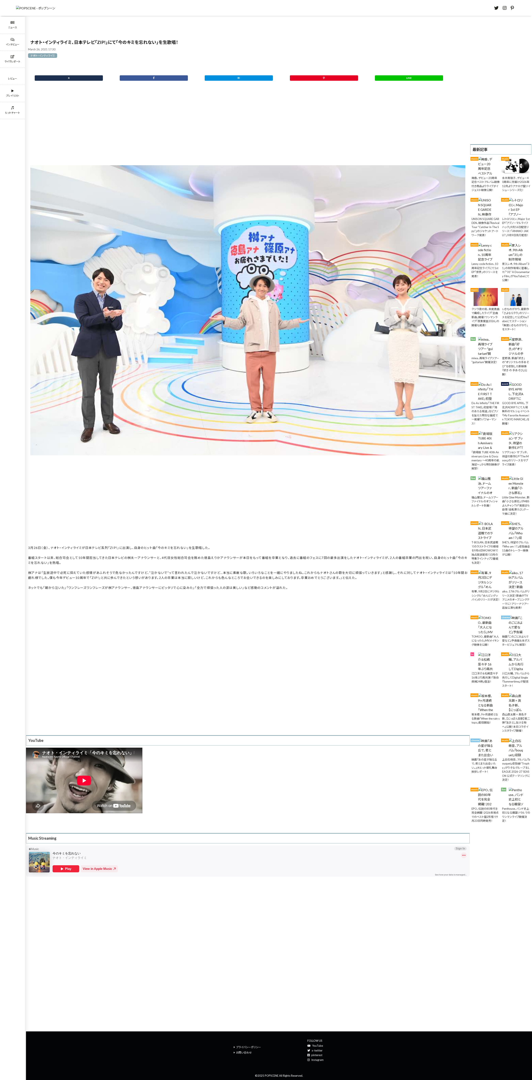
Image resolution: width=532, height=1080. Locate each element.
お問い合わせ (244, 1052)
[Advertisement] (248, 129)
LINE (409, 77)
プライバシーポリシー (248, 1047)
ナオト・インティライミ (42, 55)
